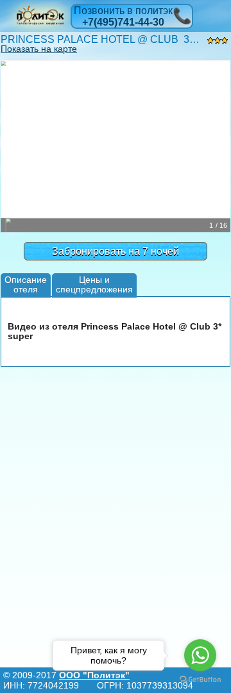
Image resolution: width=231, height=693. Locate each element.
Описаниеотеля (25, 284)
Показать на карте (39, 49)
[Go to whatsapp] (200, 655)
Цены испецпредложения (94, 284)
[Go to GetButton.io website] (200, 680)
